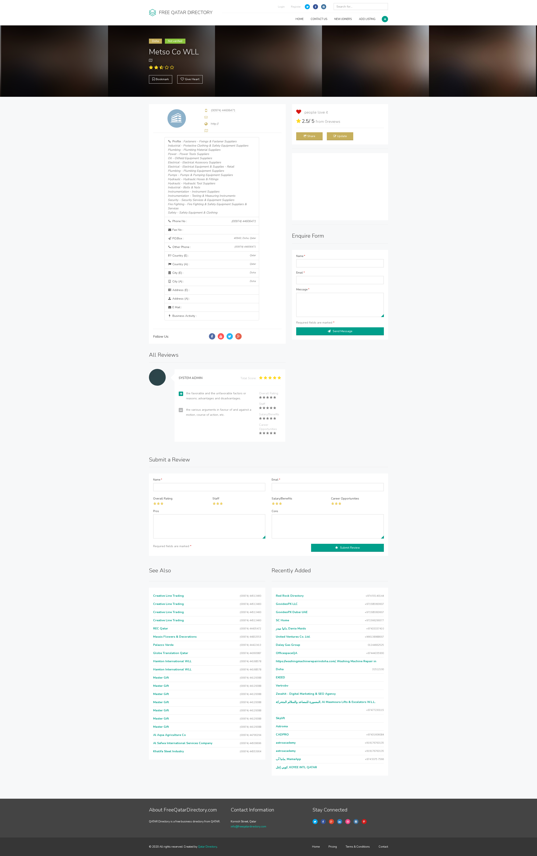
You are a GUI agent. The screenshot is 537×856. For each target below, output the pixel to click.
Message (302, 289)
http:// (215, 124)
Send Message (342, 331)
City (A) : (214, 281)
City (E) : (214, 273)
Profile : (208, 177)
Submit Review (350, 548)
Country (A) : (214, 264)
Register (296, 6)
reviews (332, 121)
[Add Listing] (385, 19)
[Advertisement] (340, 186)
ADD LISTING (367, 19)
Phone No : (214, 221)
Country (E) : (214, 256)
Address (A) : (181, 299)
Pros (156, 511)
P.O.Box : (214, 238)
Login (281, 6)
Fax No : (177, 230)
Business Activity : (184, 316)
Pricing (332, 847)
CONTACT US (319, 19)
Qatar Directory (207, 847)
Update (342, 136)
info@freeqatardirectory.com (248, 826)
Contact (383, 847)
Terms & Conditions (358, 847)
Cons (275, 511)
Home (316, 847)
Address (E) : (180, 290)
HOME (300, 19)
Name (300, 256)
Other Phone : (214, 247)
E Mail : (177, 307)
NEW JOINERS (343, 19)
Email (300, 273)
